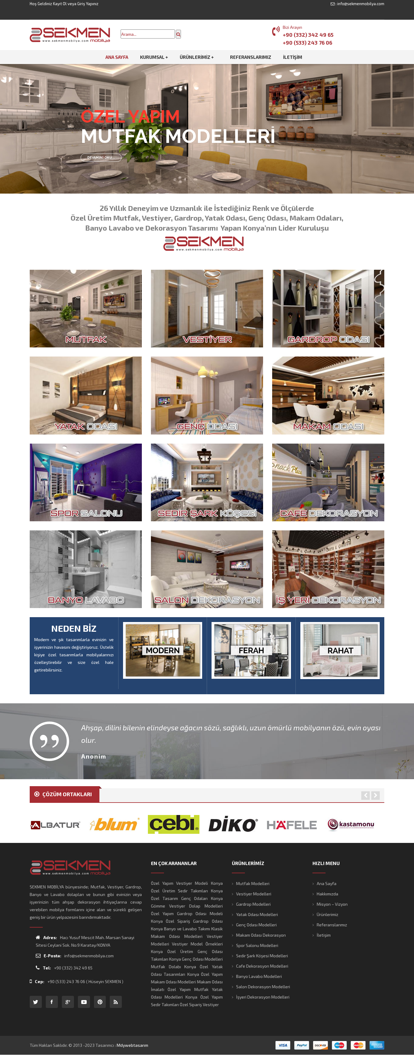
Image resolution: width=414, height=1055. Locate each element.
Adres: (50, 937)
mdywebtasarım (132, 1045)
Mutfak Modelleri (252, 883)
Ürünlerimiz (327, 914)
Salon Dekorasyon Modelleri (263, 986)
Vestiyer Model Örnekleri (197, 943)
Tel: (47, 967)
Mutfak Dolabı (166, 966)
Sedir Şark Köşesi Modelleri (262, 955)
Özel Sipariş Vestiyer (199, 1004)
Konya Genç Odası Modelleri (196, 959)
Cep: (39, 981)
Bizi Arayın (292, 27)
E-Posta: (52, 955)
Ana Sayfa (326, 883)
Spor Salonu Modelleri (257, 945)
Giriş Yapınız (87, 3)
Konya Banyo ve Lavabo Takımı (180, 928)
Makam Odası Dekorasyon (261, 935)
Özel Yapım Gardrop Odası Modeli (187, 913)
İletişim (324, 935)
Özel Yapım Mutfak (188, 989)
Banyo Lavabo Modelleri (259, 976)
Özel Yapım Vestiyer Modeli (179, 883)
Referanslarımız (332, 924)
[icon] (36, 1002)
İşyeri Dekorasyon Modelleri (262, 996)
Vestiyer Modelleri (253, 893)
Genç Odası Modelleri (256, 924)
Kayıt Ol (60, 3)
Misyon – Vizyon (332, 904)
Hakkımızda (327, 893)
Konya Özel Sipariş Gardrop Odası (187, 921)
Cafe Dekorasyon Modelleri (262, 966)
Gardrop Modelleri (253, 904)
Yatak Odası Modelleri (257, 914)
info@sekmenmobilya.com (360, 3)
